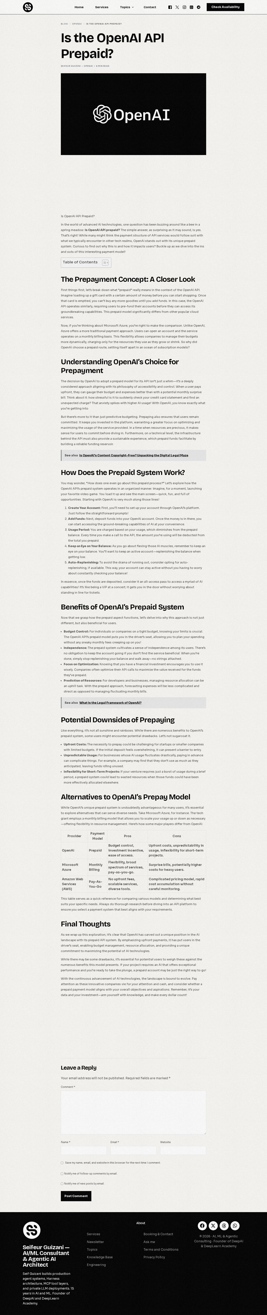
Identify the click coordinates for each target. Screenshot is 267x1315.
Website (165, 1142)
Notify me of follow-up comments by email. (90, 1173)
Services (86, 1223)
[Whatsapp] (191, 7)
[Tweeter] (177, 7)
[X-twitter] (213, 1225)
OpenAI (88, 66)
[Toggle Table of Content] (103, 263)
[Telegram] (198, 7)
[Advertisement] (133, 186)
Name (65, 1142)
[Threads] (224, 1225)
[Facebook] (170, 7)
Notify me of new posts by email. (84, 1183)
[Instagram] (184, 7)
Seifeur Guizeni (71, 66)
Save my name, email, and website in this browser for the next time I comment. (113, 1162)
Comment (68, 1087)
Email (114, 1142)
